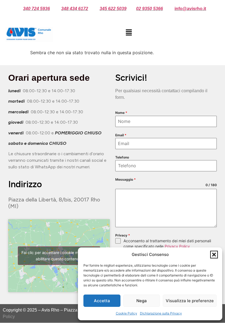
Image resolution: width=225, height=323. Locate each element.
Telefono (122, 157)
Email (120, 135)
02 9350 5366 (149, 8)
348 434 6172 (74, 8)
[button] (214, 254)
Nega (141, 300)
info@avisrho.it (190, 8)
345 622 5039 (113, 8)
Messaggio (125, 179)
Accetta (102, 300)
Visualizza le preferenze (190, 300)
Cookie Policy (126, 313)
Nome (121, 113)
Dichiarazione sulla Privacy (161, 313)
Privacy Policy (177, 246)
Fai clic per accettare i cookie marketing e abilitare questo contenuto (59, 255)
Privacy (122, 235)
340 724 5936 (36, 8)
